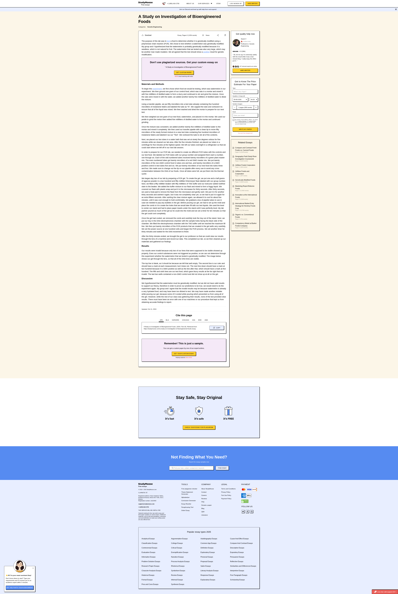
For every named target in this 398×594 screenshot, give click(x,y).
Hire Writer (252, 3)
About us (190, 3)
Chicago (185, 320)
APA (161, 320)
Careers (204, 495)
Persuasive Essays (237, 557)
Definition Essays (207, 548)
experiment (157, 89)
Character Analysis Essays (151, 570)
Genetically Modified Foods (245, 180)
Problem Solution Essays (151, 561)
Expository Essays (237, 552)
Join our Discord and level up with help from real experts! (198, 9)
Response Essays (207, 575)
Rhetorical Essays (177, 566)
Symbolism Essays (178, 570)
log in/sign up (235, 3)
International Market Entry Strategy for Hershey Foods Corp (245, 206)
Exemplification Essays (179, 552)
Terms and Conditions (228, 489)
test (168, 41)
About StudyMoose (207, 489)
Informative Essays (148, 557)
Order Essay (185, 510)
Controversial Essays (149, 548)
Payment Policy (226, 498)
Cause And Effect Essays (239, 539)
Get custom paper (184, 72)
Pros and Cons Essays (150, 584)
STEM (218, 3)
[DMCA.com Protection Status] (245, 501)
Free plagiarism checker (189, 489)
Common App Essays (208, 543)
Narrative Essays (177, 557)
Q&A (202, 511)
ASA (193, 320)
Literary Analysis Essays (209, 570)
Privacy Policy (225, 492)
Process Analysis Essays (180, 561)
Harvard (175, 320)
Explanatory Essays (208, 580)
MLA (167, 320)
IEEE (199, 320)
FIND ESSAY (222, 468)
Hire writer (245, 70)
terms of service (242, 121)
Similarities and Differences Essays (243, 566)
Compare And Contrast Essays (241, 543)
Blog (202, 508)
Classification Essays (149, 543)
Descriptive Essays (237, 548)
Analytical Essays (148, 539)
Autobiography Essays (209, 539)
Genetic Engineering (154, 27)
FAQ (202, 502)
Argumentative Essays (179, 539)
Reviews (204, 498)
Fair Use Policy (226, 495)
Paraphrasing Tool (187, 507)
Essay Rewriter (186, 504)
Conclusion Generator (188, 500)
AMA (206, 320)
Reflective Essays (236, 561)
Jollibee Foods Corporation (245, 165)
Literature (204, 515)
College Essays (177, 543)
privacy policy (252, 121)
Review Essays (177, 575)
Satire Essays (206, 566)
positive (206, 52)
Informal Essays (177, 580)
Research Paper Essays (150, 566)
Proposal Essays (207, 561)
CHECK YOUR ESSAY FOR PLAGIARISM (199, 427)
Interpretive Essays (237, 570)
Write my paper (245, 129)
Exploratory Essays (208, 552)
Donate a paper (206, 505)
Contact (203, 492)
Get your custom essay (184, 353)
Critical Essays (176, 548)
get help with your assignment (19, 587)
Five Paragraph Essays (238, 575)
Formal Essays (147, 580)
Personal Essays (207, 557)
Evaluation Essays (148, 552)
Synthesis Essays (177, 584)
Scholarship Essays (237, 580)
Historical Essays (148, 575)
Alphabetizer (185, 497)
